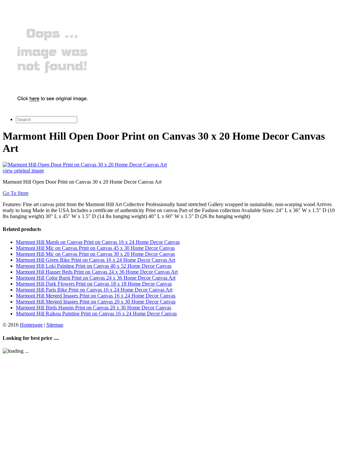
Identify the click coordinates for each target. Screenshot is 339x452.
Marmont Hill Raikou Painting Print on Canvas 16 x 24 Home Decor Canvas (96, 313)
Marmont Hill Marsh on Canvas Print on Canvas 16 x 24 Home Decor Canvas (98, 242)
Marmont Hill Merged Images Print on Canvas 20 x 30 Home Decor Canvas (95, 301)
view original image (23, 170)
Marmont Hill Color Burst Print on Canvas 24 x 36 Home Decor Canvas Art (95, 278)
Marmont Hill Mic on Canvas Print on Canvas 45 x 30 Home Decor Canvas (95, 248)
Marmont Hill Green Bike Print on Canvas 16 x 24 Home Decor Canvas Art (95, 260)
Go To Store (15, 193)
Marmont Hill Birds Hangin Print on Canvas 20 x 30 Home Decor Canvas (93, 307)
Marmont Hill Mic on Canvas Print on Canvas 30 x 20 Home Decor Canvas (95, 254)
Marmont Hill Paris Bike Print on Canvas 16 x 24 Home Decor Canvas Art (94, 290)
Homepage (31, 325)
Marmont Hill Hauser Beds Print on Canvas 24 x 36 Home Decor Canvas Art (97, 272)
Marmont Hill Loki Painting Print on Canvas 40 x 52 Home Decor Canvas (93, 266)
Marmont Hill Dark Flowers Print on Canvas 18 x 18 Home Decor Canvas (94, 284)
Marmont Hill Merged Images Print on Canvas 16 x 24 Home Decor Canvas (95, 295)
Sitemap (54, 325)
